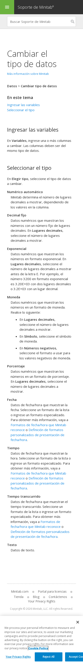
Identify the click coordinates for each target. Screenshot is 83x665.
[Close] (78, 622)
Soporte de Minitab (36, 7)
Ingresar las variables (23, 105)
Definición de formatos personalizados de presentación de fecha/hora (37, 435)
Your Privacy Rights (18, 657)
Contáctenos (58, 597)
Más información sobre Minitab (28, 74)
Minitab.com (20, 591)
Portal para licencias (52, 591)
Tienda (18, 597)
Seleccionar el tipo (21, 110)
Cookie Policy (38, 648)
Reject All (48, 657)
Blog (36, 597)
